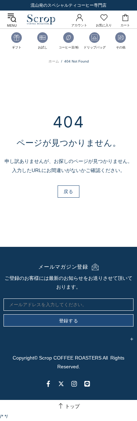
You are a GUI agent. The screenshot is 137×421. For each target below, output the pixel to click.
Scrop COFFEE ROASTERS (41, 19)
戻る (68, 191)
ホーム (53, 61)
